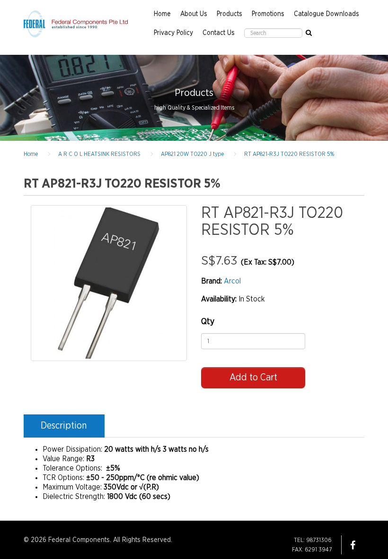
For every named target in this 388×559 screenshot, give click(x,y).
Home (162, 14)
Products (229, 14)
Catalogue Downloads (326, 14)
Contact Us (219, 33)
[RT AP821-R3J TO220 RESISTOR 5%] (109, 283)
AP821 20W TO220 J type (192, 154)
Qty (207, 322)
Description (64, 425)
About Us (193, 14)
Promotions (268, 14)
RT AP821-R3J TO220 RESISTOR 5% (289, 154)
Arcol (232, 281)
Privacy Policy (173, 33)
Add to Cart (253, 377)
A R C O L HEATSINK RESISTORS (99, 154)
